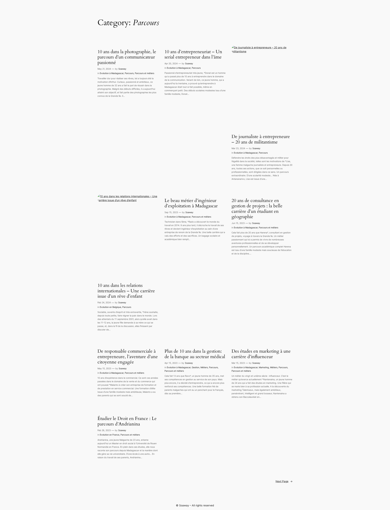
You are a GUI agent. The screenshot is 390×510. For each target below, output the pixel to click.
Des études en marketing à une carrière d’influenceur (261, 354)
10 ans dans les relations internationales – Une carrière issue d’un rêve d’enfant (126, 291)
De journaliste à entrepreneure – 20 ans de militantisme (261, 139)
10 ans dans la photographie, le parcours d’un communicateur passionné (127, 57)
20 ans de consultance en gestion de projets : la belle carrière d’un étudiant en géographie (257, 209)
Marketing (264, 367)
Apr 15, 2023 (171, 363)
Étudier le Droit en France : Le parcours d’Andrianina (127, 421)
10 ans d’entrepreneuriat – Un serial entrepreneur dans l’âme (193, 54)
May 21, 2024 (104, 68)
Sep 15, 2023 (171, 212)
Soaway (122, 68)
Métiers (204, 367)
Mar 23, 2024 (238, 148)
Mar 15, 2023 (238, 363)
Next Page (284, 481)
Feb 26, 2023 (104, 430)
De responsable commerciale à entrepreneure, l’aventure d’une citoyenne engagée (128, 357)
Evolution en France (109, 434)
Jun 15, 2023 (238, 223)
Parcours (129, 73)
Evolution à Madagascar (112, 73)
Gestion (195, 367)
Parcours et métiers (144, 73)
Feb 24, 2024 (104, 302)
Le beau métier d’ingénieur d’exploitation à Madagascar (191, 203)
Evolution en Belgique (110, 307)
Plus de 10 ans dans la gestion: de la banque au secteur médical (195, 354)
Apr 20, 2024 (171, 63)
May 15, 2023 (104, 368)
